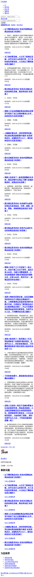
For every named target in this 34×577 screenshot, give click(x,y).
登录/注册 (4, 18)
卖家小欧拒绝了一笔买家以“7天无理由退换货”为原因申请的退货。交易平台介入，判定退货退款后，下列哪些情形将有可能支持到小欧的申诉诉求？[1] (19, 344)
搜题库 (7, 11)
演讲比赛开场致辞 (11, 566)
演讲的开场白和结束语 (12, 568)
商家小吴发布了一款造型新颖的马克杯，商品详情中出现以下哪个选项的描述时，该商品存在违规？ (19, 179)
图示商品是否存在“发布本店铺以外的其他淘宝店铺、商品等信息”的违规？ (18, 91)
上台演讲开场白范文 (11, 561)
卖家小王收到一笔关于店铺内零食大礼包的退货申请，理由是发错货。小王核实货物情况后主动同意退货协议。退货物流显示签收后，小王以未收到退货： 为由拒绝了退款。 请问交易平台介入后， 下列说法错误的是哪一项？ (19, 413)
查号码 (7, 7)
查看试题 (8, 52)
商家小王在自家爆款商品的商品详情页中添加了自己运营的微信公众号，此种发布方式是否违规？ (19, 113)
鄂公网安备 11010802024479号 (11, 573)
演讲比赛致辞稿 (10, 563)
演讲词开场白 (9, 559)
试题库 (13, 25)
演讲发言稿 (8, 557)
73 (9, 447)
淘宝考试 (20, 25)
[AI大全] (5, 5)
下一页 (12, 447)
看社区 (7, 13)
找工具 (7, 9)
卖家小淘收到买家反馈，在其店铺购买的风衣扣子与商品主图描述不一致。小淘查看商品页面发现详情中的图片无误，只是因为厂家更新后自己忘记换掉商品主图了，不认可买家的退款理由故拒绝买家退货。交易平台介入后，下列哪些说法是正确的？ (19, 304)
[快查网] (4, 1)
